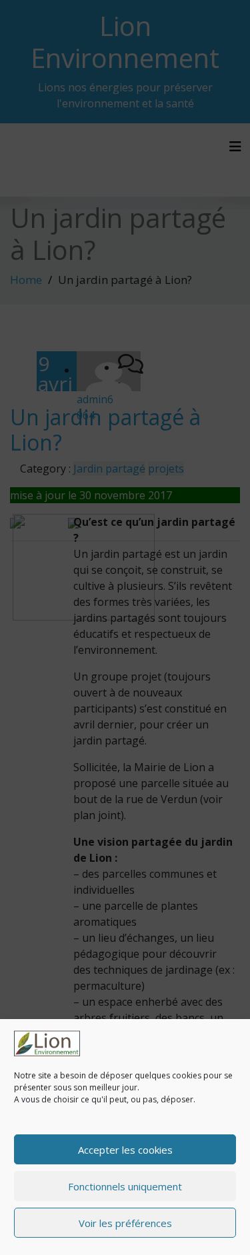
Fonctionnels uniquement (125, 1186)
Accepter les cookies (125, 1149)
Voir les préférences (125, 1223)
